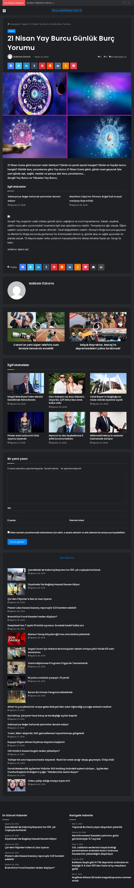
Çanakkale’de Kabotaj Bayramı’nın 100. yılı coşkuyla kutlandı (64, 570)
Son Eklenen (67, 557)
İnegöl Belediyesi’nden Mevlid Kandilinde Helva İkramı (25, 398)
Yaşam (24, 24)
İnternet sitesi (76, 520)
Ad (10, 508)
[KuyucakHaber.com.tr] (67, 10)
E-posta (12, 520)
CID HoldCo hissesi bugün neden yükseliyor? (34, 751)
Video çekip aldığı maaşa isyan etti (49, 780)
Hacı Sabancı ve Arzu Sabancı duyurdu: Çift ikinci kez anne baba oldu (66, 400)
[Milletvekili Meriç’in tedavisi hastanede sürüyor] (108, 422)
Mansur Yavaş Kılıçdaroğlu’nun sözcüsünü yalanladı (59, 634)
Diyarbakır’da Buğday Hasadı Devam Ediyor (54, 584)
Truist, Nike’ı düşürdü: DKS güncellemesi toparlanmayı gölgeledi (46, 733)
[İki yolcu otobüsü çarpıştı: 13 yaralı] (16, 682)
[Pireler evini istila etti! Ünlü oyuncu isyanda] (26, 422)
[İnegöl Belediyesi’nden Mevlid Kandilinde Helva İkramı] (26, 383)
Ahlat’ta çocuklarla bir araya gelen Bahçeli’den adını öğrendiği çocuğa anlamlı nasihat (59, 706)
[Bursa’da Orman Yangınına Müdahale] (16, 697)
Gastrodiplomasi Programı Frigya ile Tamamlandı (58, 663)
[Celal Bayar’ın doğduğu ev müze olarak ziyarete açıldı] (108, 383)
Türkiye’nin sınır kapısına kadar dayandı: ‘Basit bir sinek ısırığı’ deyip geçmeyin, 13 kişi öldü (61, 759)
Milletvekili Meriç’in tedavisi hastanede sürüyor (106, 437)
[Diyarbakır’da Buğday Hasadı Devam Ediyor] (16, 589)
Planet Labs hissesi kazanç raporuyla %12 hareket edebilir (42, 607)
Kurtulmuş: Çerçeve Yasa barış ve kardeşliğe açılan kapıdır (42, 715)
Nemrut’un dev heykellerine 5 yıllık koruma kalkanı (66, 437)
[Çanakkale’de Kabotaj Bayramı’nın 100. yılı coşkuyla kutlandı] (16, 574)
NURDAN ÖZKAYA (22, 57)
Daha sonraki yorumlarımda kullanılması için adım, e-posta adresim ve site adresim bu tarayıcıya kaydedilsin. (67, 532)
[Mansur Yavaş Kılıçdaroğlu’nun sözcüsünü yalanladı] (16, 639)
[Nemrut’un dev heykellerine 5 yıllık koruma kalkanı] (67, 422)
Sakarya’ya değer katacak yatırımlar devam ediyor (38, 724)
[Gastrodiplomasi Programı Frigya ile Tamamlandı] (16, 668)
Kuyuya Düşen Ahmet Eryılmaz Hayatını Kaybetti (36, 742)
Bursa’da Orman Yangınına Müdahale (50, 692)
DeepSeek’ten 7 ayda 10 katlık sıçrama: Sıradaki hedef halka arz (46, 625)
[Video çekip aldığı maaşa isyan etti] (16, 785)
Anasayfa (14, 24)
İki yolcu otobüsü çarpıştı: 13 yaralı (48, 677)
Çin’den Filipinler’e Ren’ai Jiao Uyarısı (45, 2)
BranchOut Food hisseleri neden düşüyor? (32, 616)
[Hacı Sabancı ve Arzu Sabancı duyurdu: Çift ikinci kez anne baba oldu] (67, 383)
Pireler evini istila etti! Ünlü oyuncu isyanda (23, 437)
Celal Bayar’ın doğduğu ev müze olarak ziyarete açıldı (106, 398)
